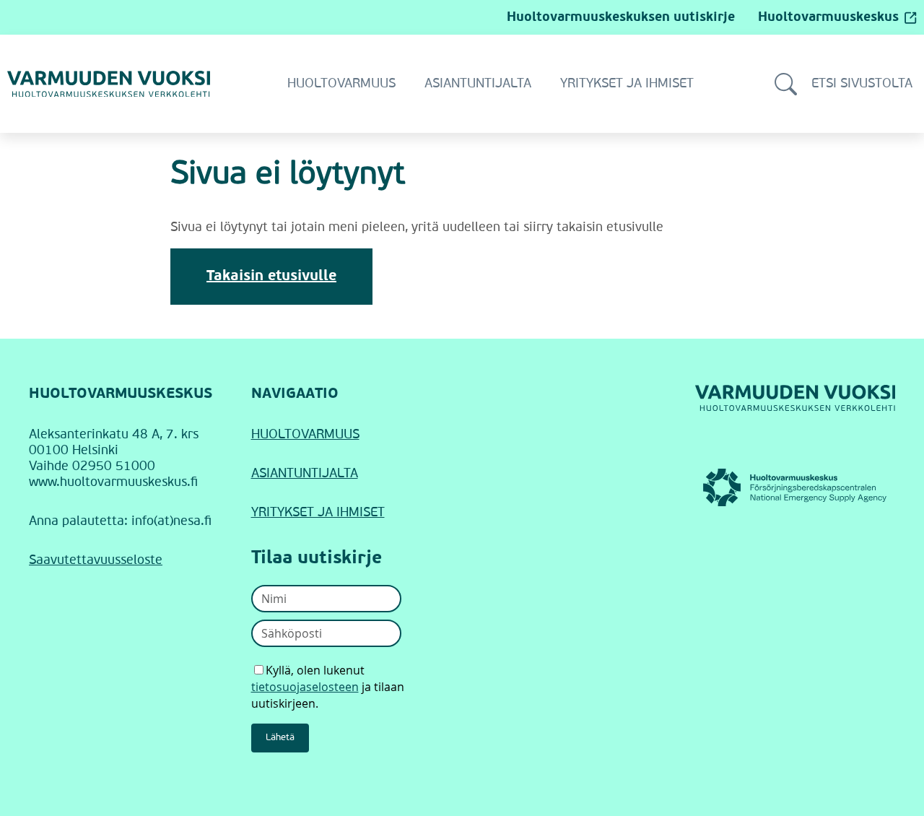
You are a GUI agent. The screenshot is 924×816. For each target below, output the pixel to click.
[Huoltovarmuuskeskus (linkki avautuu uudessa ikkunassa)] (795, 487)
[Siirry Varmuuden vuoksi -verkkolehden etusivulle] (108, 84)
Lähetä (280, 737)
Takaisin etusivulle (271, 276)
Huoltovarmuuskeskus (828, 17)
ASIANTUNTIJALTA (304, 473)
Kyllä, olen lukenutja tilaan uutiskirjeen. (327, 686)
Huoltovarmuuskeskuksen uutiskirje (621, 17)
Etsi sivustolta (861, 83)
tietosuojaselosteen (305, 687)
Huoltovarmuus (341, 83)
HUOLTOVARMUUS (305, 434)
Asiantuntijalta (477, 83)
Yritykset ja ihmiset (627, 83)
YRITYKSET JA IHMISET (318, 512)
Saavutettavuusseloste (95, 560)
